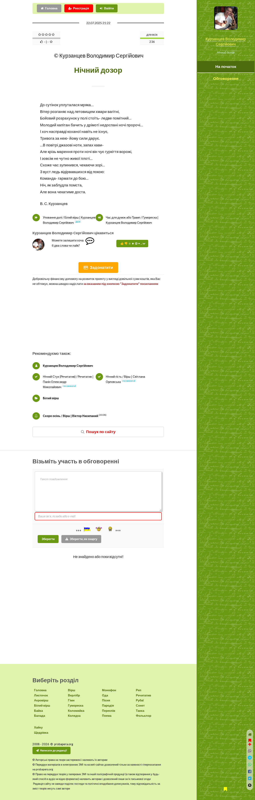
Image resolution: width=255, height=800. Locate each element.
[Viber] (250, 750)
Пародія (108, 705)
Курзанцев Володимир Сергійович (68, 365)
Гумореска (75, 705)
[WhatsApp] (250, 764)
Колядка (74, 715)
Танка (140, 710)
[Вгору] (250, 785)
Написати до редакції (53, 750)
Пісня (106, 700)
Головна (51, 8)
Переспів (108, 710)
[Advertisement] (98, 322)
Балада (39, 715)
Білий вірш (51, 398)
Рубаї (140, 700)
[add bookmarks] (249, 742)
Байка (38, 710)
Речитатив (143, 695)
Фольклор (143, 715)
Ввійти (109, 8)
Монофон (109, 690)
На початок (225, 66)
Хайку (38, 727)
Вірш (71, 690)
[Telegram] (250, 757)
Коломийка (76, 710)
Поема (106, 715)
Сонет (140, 705)
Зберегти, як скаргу (83, 539)
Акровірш (41, 700)
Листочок (41, 695)
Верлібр (74, 695)
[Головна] (250, 734)
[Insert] (86, 529)
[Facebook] (250, 771)
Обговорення (225, 78)
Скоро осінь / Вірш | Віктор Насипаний (70, 416)
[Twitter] (250, 778)
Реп (138, 690)
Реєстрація (81, 8)
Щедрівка (41, 732)
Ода (105, 695)
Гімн (71, 700)
